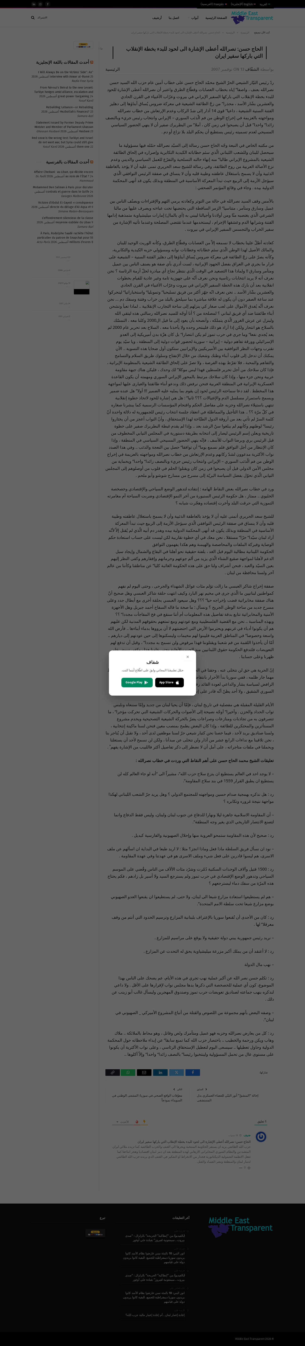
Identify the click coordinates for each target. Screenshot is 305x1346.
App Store (166, 682)
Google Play (134, 682)
